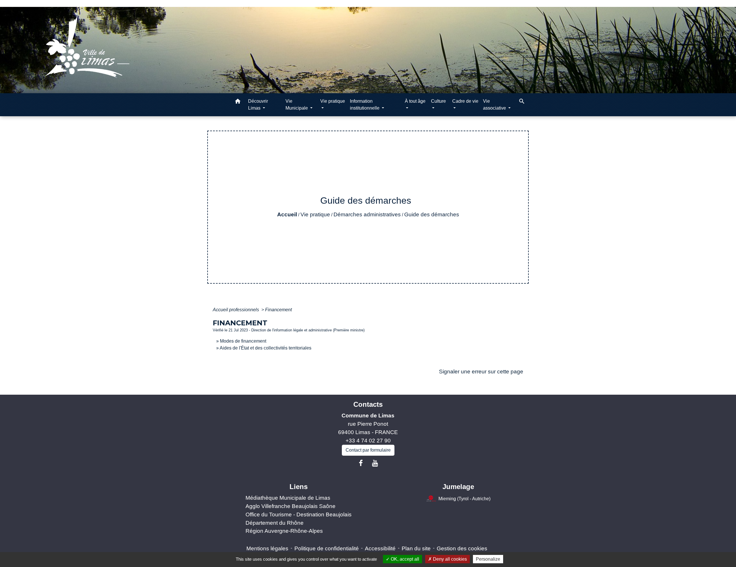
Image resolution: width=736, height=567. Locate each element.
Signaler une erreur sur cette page (481, 372)
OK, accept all (404, 559)
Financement (278, 309)
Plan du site (416, 548)
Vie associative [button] (495, 104)
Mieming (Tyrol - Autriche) (464, 498)
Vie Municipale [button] (297, 104)
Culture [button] (438, 101)
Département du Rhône (275, 523)
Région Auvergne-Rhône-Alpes (284, 531)
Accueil (287, 214)
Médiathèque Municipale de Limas (288, 498)
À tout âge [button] (415, 101)
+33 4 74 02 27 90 (368, 441)
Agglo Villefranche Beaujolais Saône (291, 506)
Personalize (488, 559)
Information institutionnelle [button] (365, 104)
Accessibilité (380, 548)
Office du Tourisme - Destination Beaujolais (299, 514)
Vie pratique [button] (332, 101)
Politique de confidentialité (326, 548)
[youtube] (375, 463)
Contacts (368, 404)
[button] (238, 102)
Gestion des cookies (462, 548)
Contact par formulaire (368, 450)
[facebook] (361, 463)
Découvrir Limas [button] (258, 104)
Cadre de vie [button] (465, 101)
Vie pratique (315, 214)
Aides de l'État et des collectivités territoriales (265, 347)
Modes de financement (243, 341)
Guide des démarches (431, 214)
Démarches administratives (367, 214)
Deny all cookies (449, 559)
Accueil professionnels (236, 309)
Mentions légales (267, 548)
